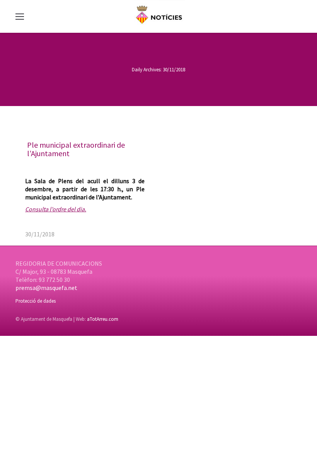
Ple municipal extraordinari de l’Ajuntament (76, 149)
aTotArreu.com (102, 319)
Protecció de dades (35, 301)
